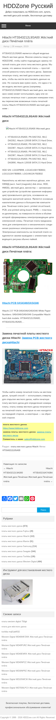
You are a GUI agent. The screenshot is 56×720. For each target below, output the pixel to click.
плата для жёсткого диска (14, 626)
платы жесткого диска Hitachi (24, 446)
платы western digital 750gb (14, 621)
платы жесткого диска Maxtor (15, 541)
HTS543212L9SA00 (11, 450)
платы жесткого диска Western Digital (19, 561)
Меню (28, 25)
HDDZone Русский (28, 6)
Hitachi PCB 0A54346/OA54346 (20, 303)
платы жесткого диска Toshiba (16, 556)
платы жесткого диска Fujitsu (15, 531)
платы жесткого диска (12, 526)
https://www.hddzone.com (15, 428)
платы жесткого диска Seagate (16, 551)
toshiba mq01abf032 (11, 632)
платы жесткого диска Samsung (17, 546)
